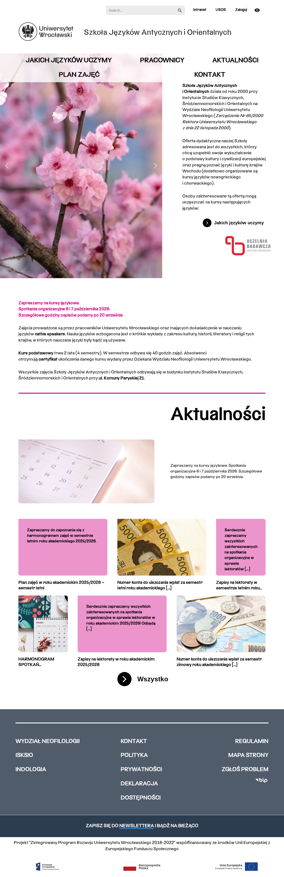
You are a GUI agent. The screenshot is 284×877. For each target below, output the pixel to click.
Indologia (31, 769)
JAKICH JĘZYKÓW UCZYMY (69, 60)
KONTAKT (209, 75)
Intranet (199, 10)
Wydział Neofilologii (48, 741)
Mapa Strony (248, 755)
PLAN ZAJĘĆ (79, 75)
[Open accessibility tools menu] (258, 10)
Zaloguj (241, 10)
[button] (6, 165)
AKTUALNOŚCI (235, 60)
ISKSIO (24, 755)
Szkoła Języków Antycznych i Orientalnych (157, 33)
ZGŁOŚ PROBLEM (245, 769)
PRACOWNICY (162, 60)
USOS (221, 10)
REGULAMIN (251, 741)
